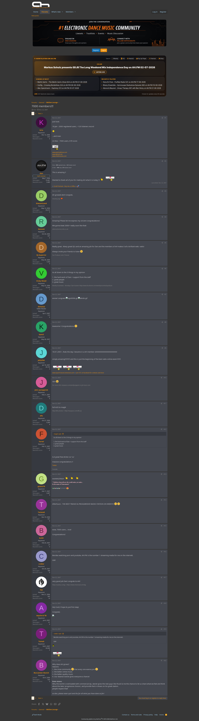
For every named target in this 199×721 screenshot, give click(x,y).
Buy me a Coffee (69, 186)
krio (34, 110)
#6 (165, 269)
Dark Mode (37, 715)
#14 (165, 500)
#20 (165, 661)
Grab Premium (59, 186)
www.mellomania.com (59, 156)
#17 (165, 577)
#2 (165, 161)
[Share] (162, 118)
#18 (165, 603)
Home (35, 12)
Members (69, 12)
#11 (165, 403)
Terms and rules (136, 715)
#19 (165, 629)
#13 (165, 474)
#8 (165, 322)
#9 (165, 348)
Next (40, 113)
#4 (165, 217)
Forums (45, 12)
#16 (165, 552)
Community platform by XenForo (99, 719)
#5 (165, 243)
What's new (56, 12)
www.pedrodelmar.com (59, 152)
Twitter (54, 465)
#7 (165, 294)
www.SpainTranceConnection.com (63, 373)
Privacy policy (148, 715)
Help (156, 715)
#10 (165, 378)
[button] (62, 12)
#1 (165, 118)
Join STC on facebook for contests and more (90, 373)
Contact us (125, 715)
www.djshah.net (57, 154)
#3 (165, 191)
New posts (35, 16)
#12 (165, 429)
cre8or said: (57, 634)
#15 (165, 526)
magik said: (57, 434)
